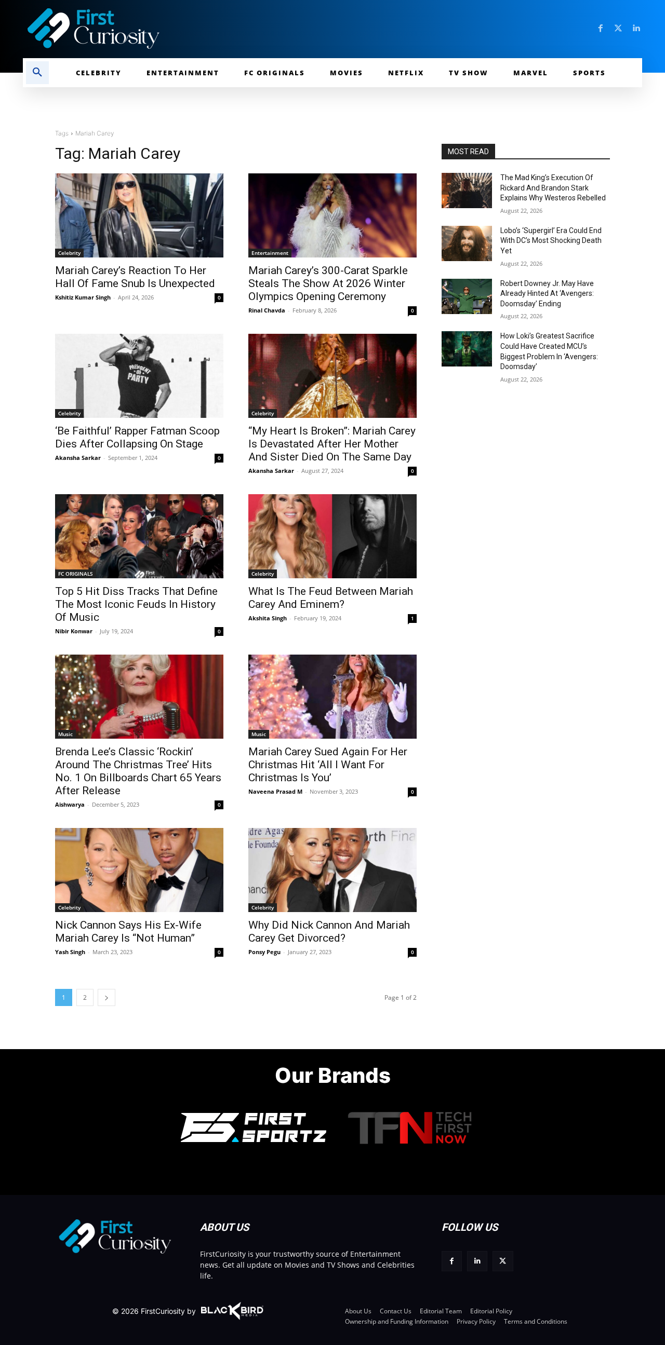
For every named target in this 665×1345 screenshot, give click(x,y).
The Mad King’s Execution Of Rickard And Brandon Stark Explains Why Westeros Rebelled (553, 187)
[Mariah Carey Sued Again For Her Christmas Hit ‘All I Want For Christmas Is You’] (332, 697)
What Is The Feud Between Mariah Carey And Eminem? (330, 597)
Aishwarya (70, 804)
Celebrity (69, 252)
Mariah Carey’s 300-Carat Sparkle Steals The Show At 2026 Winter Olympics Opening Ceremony (328, 283)
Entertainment (269, 252)
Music (65, 734)
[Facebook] (600, 28)
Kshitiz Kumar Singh (83, 297)
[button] (37, 72)
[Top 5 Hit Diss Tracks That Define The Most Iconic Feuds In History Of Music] (139, 536)
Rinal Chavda (266, 310)
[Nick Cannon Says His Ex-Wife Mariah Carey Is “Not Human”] (139, 870)
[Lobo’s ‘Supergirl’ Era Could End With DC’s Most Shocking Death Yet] (467, 243)
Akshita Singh (267, 618)
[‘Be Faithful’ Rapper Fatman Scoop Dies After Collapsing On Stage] (139, 376)
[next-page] (106, 997)
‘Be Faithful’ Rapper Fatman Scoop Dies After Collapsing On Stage (137, 437)
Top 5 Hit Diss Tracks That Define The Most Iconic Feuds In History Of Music (136, 604)
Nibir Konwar (73, 631)
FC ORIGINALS (75, 573)
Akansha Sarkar (78, 457)
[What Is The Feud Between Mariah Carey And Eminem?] (332, 536)
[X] (503, 1261)
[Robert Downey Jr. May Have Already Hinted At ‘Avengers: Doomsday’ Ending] (467, 296)
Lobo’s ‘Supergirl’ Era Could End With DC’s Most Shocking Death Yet (551, 240)
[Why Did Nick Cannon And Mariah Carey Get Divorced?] (332, 870)
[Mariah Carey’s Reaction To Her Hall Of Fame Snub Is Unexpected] (139, 215)
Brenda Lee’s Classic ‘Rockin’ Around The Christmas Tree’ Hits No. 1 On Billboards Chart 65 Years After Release (138, 771)
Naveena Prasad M (275, 791)
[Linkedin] (636, 28)
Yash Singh (70, 952)
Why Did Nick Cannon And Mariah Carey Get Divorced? (329, 931)
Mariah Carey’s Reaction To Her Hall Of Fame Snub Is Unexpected (135, 277)
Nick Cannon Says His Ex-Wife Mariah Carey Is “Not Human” (128, 931)
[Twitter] (618, 28)
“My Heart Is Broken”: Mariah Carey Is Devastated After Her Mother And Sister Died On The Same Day (332, 444)
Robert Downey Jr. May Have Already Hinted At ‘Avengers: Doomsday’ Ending (547, 293)
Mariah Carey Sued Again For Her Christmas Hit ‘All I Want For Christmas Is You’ (327, 764)
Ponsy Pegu (264, 952)
